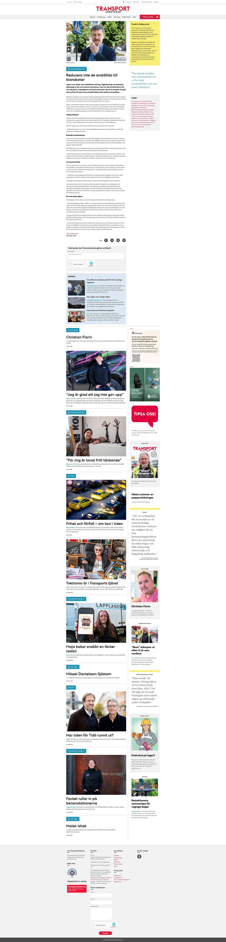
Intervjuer (117, 17)
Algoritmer (137, 101)
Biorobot (144, 107)
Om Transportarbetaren (146, 2)
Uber (142, 127)
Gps (133, 122)
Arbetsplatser (144, 103)
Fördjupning (101, 17)
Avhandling (151, 105)
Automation (143, 105)
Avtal (134, 17)
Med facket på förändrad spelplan (100, 310)
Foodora (134, 120)
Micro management (143, 124)
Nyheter (92, 17)
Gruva (137, 122)
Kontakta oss (136, 2)
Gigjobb (153, 120)
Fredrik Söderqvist (144, 120)
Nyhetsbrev (156, 2)
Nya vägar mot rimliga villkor (98, 297)
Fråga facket (126, 17)
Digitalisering (148, 112)
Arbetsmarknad (146, 101)
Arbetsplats (135, 103)
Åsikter (109, 17)
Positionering (136, 127)
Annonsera (128, 2)
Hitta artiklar (148, 17)
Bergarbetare (136, 107)
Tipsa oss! (69, 2)
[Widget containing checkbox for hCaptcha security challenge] (81, 264)
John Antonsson (72, 233)
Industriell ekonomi (146, 122)
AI (132, 101)
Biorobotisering (137, 110)
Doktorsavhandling (138, 114)
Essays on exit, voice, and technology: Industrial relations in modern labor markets (143, 116)
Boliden (140, 112)
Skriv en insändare (78, 2)
